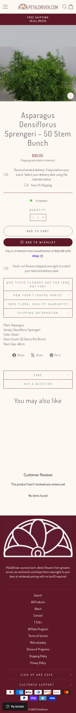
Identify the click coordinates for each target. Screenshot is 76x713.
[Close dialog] (61, 4)
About (38, 609)
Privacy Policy (38, 663)
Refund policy (38, 642)
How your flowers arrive (37, 295)
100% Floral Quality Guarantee (38, 304)
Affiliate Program (38, 629)
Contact (38, 615)
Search (38, 595)
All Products (38, 602)
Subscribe (32, 40)
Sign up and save (37, 674)
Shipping (25, 160)
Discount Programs (38, 649)
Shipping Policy (38, 656)
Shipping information (38, 312)
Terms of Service (38, 636)
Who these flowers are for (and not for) (38, 284)
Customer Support (37, 684)
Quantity (38, 210)
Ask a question (38, 383)
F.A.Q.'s (38, 622)
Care (38, 375)
